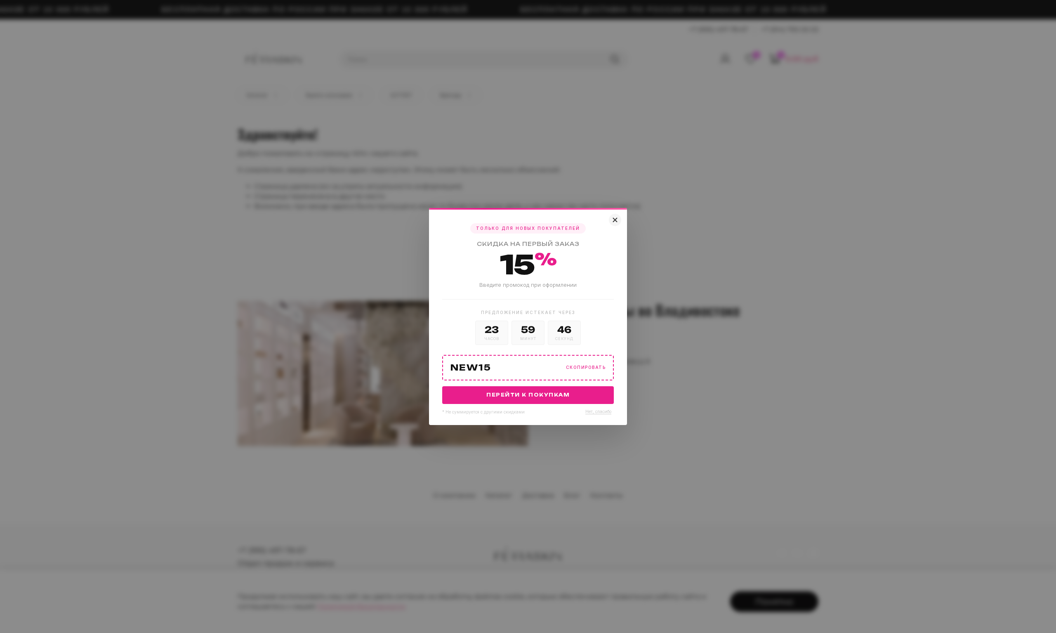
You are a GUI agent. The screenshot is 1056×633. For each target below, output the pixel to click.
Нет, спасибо (598, 411)
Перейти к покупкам (528, 395)
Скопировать (586, 367)
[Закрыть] (615, 220)
